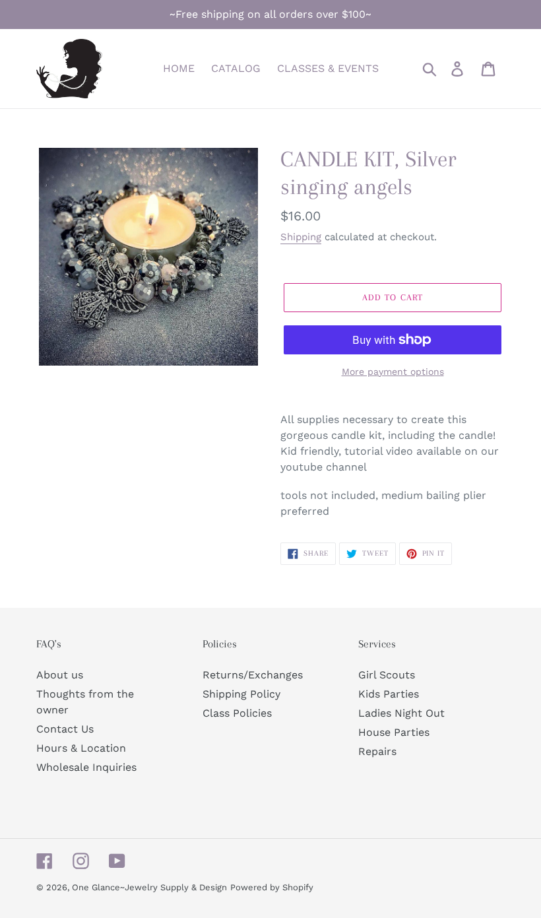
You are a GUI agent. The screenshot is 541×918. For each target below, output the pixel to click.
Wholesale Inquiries (86, 767)
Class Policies (237, 713)
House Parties (394, 732)
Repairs (377, 751)
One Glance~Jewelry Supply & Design (149, 887)
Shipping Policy (241, 694)
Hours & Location (81, 748)
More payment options (393, 371)
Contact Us (65, 729)
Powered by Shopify (271, 887)
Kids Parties (388, 694)
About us (59, 675)
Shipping (300, 237)
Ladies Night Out (401, 713)
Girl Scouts (386, 675)
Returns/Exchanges (253, 675)
